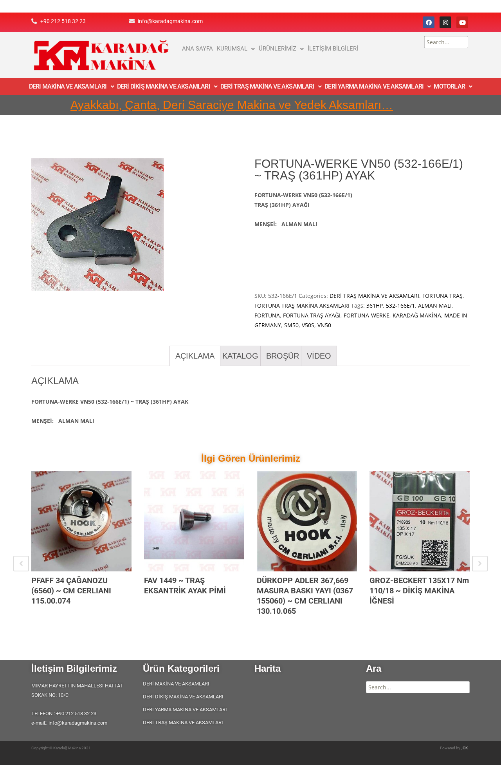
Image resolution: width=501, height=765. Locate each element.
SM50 (291, 325)
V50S (308, 325)
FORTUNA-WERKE (366, 315)
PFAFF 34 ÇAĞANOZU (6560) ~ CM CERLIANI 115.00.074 (71, 590)
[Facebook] (428, 22)
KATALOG (240, 356)
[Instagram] (445, 22)
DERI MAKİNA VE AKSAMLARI (68, 86)
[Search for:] (446, 42)
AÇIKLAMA (194, 356)
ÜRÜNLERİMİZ (277, 48)
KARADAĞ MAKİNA (417, 315)
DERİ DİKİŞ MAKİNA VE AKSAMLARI (163, 86)
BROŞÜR (282, 356)
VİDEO (319, 356)
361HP (374, 305)
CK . (466, 748)
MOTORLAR (449, 86)
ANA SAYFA (197, 48)
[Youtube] (462, 22)
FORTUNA (267, 315)
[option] (81, 548)
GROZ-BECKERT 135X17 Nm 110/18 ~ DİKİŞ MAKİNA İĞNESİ (419, 590)
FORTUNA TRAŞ (442, 295)
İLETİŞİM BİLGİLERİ (333, 48)
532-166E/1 (400, 305)
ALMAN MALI (435, 305)
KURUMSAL (232, 48)
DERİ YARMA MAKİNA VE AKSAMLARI (374, 86)
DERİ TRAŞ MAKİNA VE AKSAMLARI (267, 86)
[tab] (194, 356)
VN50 (324, 325)
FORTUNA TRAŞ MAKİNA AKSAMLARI (302, 305)
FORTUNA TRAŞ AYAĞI (312, 315)
